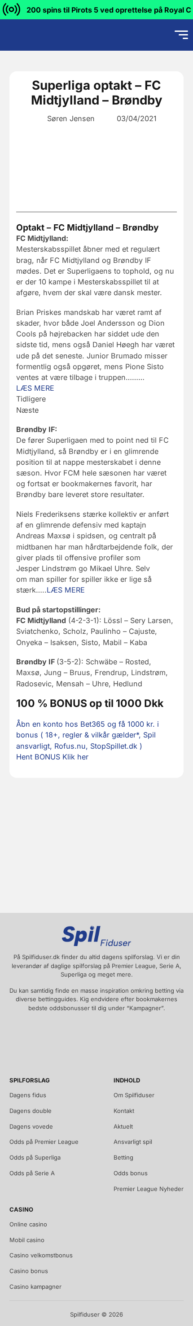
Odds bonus (131, 1173)
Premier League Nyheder (149, 1188)
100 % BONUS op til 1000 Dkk (89, 703)
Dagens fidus (27, 1095)
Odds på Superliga (35, 1157)
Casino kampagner (35, 1286)
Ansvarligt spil (133, 1141)
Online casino (28, 1224)
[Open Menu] (181, 35)
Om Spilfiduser (134, 1095)
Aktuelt (123, 1126)
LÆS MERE (35, 388)
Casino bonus (28, 1270)
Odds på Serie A (32, 1173)
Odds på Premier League (44, 1141)
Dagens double (30, 1110)
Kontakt (124, 1110)
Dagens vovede (31, 1126)
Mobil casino (26, 1239)
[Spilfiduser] (38, 35)
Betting (123, 1157)
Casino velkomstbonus (41, 1255)
